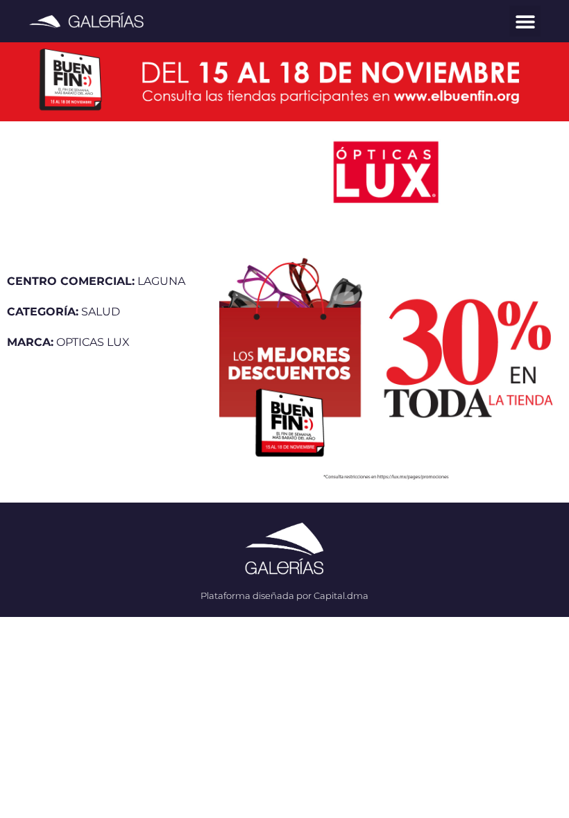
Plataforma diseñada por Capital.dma (284, 595)
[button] (525, 21)
